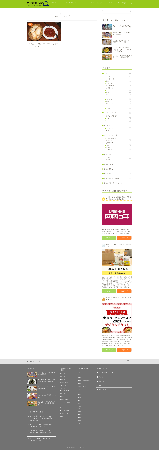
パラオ (118, 157)
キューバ (118, 140)
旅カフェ (101, 381)
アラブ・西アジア (71, 3)
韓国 (118, 81)
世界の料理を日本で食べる (117, 183)
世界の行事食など (121, 3)
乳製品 (81, 411)
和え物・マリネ (65, 390)
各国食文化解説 (117, 164)
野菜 (80, 383)
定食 (62, 404)
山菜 (80, 394)
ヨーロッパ (83, 3)
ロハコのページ (109, 291)
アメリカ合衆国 (118, 138)
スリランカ (118, 88)
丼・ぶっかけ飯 (65, 410)
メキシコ (118, 149)
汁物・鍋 (63, 385)
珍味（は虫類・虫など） (85, 380)
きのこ (81, 391)
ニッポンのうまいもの (106, 372)
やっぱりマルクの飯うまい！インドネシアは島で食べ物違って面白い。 (41, 432)
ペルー (118, 145)
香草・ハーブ (82, 386)
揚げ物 (63, 379)
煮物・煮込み (64, 382)
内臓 (80, 377)
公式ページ (124, 238)
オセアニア (109, 3)
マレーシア (118, 103)
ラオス (118, 108)
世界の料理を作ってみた (117, 178)
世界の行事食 (117, 169)
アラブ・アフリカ (117, 112)
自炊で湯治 (102, 389)
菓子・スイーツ (65, 413)
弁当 (62, 407)
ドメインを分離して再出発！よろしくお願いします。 (41, 439)
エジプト (118, 118)
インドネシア (118, 79)
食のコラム (117, 173)
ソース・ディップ (65, 402)
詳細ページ (109, 238)
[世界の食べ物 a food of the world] (37, 6)
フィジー (118, 160)
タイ (118, 90)
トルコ (118, 120)
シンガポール (118, 85)
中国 (118, 94)
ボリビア (118, 147)
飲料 (62, 416)
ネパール (118, 97)
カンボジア (118, 83)
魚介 (81, 374)
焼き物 (63, 373)
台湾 (118, 92)
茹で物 (63, 388)
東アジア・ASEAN (57, 3)
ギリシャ (118, 130)
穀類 (80, 406)
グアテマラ (118, 143)
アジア (117, 73)
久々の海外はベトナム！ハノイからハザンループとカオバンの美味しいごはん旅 (41, 418)
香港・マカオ (118, 101)
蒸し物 (63, 393)
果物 (80, 417)
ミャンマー (118, 106)
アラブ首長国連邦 (118, 116)
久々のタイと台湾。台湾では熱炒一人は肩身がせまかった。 (41, 425)
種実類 (81, 414)
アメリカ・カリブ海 (96, 3)
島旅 (100, 385)
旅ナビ (101, 377)
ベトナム (118, 99)
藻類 (80, 397)
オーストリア (118, 128)
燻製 (62, 396)
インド (118, 76)
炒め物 (63, 376)
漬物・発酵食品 (65, 399)
